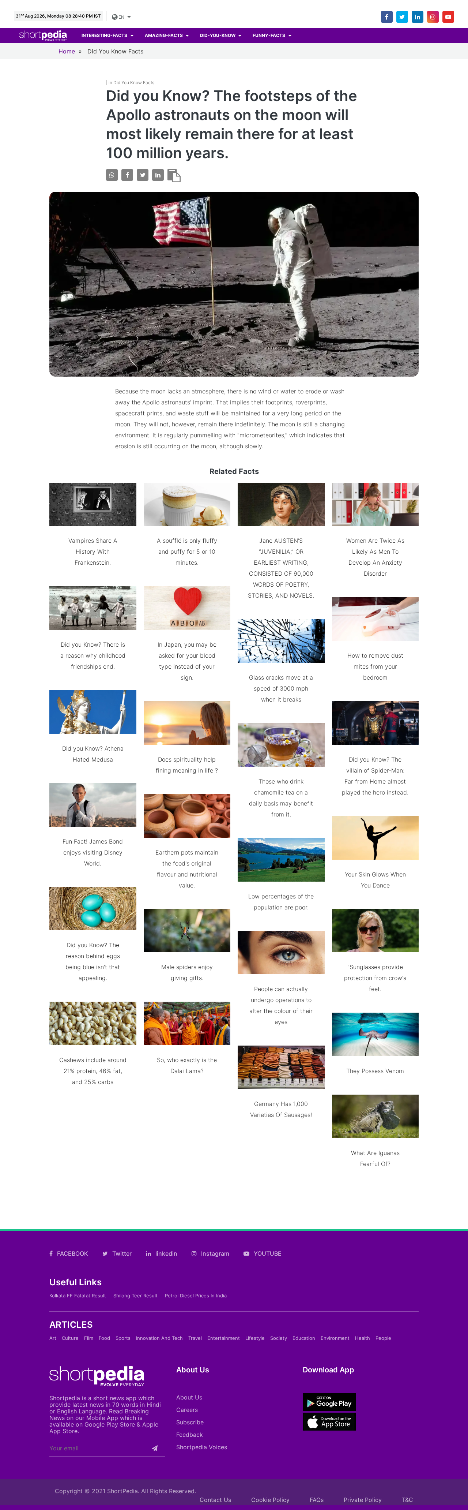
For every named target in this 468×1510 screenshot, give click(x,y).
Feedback (189, 1434)
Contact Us (215, 1499)
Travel (195, 1338)
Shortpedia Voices (201, 1447)
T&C (407, 1499)
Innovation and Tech (159, 1338)
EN (121, 17)
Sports (123, 1338)
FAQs (317, 1499)
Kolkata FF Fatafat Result (77, 1295)
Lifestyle (255, 1338)
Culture (70, 1338)
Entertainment (223, 1338)
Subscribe (190, 1422)
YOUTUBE (267, 1253)
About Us (189, 1397)
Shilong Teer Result (135, 1295)
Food (104, 1338)
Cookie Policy (270, 1499)
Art (52, 1338)
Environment (335, 1338)
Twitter (121, 1253)
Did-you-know (218, 35)
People (383, 1338)
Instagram (214, 1253)
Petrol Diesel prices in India (196, 1295)
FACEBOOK (72, 1253)
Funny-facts (269, 35)
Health (362, 1338)
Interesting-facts (105, 35)
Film (88, 1338)
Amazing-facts (164, 35)
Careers (187, 1409)
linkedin (165, 1253)
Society (278, 1338)
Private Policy (363, 1499)
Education (303, 1338)
